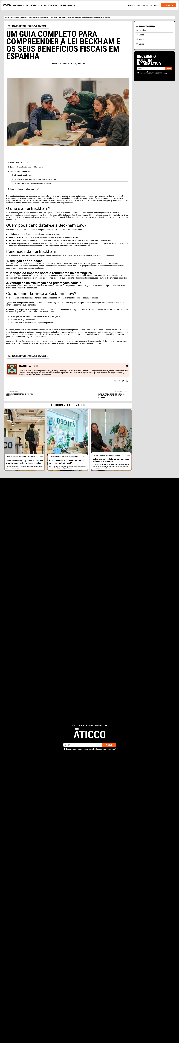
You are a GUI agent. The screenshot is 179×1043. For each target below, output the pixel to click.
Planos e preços (134, 5)
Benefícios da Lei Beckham (20, 171)
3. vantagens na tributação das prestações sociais (33, 184)
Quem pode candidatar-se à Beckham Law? (26, 167)
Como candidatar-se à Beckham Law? (24, 189)
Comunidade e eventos (150, 5)
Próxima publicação (121, 391)
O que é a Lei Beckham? (19, 162)
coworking (30, 196)
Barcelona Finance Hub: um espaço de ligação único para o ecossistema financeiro (111, 395)
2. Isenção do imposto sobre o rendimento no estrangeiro (35, 179)
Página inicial (9, 18)
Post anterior (13, 391)
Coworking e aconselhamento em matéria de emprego (37, 18)
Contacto (168, 5)
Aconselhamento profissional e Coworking (28, 356)
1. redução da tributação (23, 175)
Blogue (17, 18)
